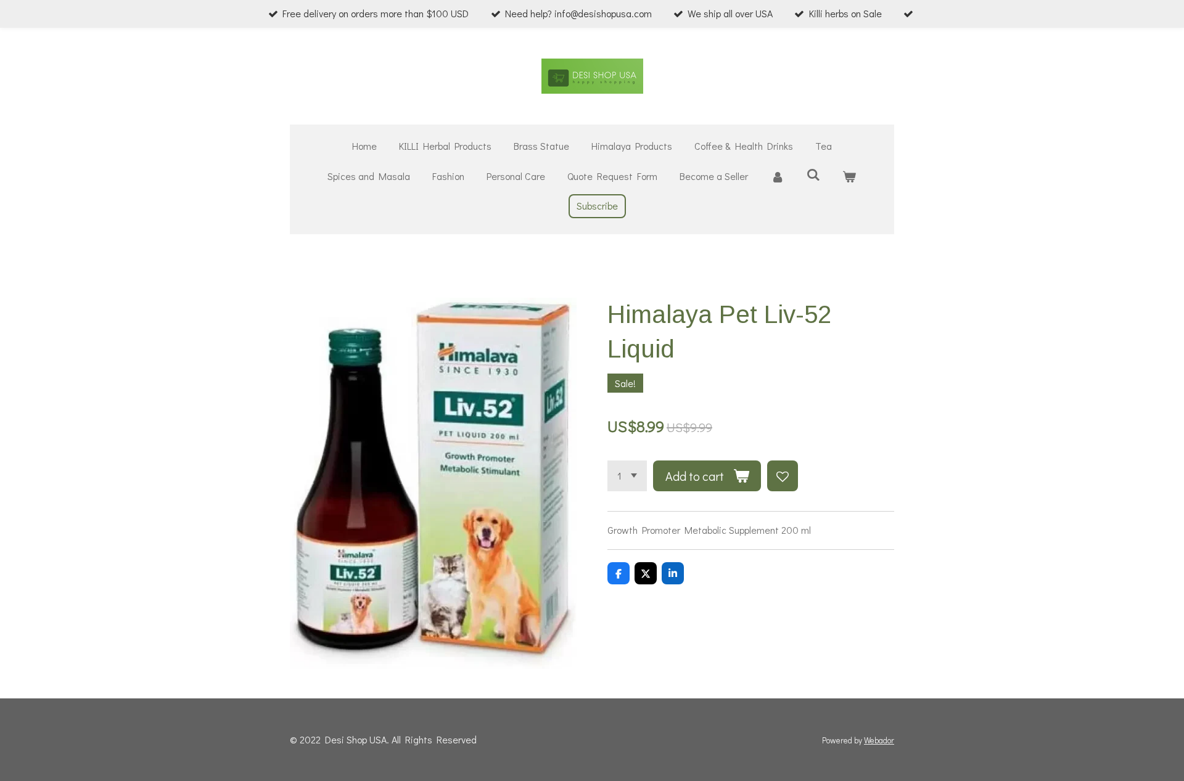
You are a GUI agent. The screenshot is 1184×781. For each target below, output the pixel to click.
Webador (879, 740)
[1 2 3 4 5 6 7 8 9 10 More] (627, 475)
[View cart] (849, 177)
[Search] (813, 174)
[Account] (777, 177)
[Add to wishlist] (782, 475)
